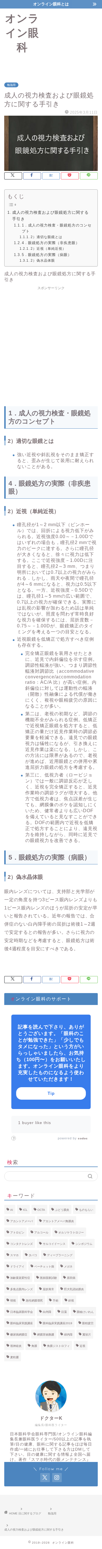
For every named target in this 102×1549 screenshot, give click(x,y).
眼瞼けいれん (85, 1311)
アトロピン (17, 1232)
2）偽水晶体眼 (43, 260)
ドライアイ (17, 1266)
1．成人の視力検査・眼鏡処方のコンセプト (57, 228)
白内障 (47, 1311)
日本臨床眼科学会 (21, 1311)
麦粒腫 (14, 1357)
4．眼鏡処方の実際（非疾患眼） (51, 243)
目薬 (64, 1311)
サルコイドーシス (54, 1243)
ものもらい (86, 1209)
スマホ (14, 1255)
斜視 (71, 1300)
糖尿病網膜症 (18, 1334)
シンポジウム (83, 1243)
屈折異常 (48, 1289)
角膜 (34, 1345)
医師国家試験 (48, 1277)
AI (11, 1209)
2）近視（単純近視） (48, 248)
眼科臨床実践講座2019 (57, 1323)
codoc (83, 1138)
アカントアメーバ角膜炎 (58, 1221)
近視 (82, 1345)
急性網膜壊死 (34, 1300)
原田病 (71, 1277)
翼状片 (86, 1334)
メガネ (68, 1266)
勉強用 (11, 84)
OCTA (41, 1209)
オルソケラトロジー (71, 1232)
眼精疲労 (88, 1323)
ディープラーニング (60, 1255)
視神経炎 (16, 1345)
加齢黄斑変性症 (20, 1277)
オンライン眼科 (22, 32)
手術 (55, 1300)
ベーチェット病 (44, 1266)
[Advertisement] (73, 40)
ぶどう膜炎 (62, 1209)
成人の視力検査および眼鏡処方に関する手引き (50, 215)
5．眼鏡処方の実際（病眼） (47, 255)
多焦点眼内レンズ (21, 1289)
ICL (25, 1209)
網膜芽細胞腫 (45, 1334)
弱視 (13, 1300)
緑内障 (68, 1334)
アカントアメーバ (21, 1221)
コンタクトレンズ (21, 1243)
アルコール (41, 1232)
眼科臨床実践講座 (21, 1323)
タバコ (33, 1255)
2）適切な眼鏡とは (46, 237)
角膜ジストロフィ (58, 1345)
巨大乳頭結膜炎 (74, 1289)
